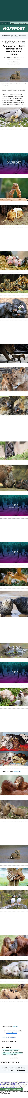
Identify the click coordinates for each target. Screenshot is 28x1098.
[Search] (8, 23)
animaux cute (7, 1052)
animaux (16, 1050)
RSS (16, 1084)
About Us (2, 1084)
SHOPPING (9, 1083)
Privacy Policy (8, 1087)
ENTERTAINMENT (14, 1082)
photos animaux (17, 1052)
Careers (22, 1084)
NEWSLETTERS (16, 1083)
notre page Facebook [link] (11, 1033)
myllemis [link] (15, 1026)
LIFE (20, 1082)
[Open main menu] (2, 23)
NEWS (2, 1082)
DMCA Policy (17, 1086)
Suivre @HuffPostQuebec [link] (9, 1037)
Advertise (7, 1084)
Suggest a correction (14, 1057)
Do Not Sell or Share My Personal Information (11, 1089)
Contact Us (12, 1084)
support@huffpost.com (21, 1070)
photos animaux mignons (10, 1054)
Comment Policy (10, 1086)
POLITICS (6, 1082)
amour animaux (7, 1050)
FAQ (12, 1070)
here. (23, 43)
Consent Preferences (17, 1087)
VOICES (23, 1082)
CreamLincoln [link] (16, 771)
